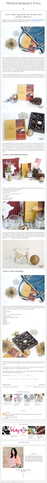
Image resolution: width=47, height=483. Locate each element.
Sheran (6, 412)
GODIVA (8, 193)
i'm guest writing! (6, 435)
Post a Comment (6, 418)
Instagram (17, 375)
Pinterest (25, 375)
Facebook (21, 375)
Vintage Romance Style (23, 3)
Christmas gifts (11, 415)
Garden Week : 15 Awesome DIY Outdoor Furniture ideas (31, 437)
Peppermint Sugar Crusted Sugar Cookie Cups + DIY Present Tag (11, 387)
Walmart (22, 193)
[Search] (23, 476)
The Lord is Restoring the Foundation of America (40, 437)
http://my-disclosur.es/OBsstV (34, 21)
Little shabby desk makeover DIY (14, 436)
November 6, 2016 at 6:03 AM (11, 417)
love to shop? (23, 435)
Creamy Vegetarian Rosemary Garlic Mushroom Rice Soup (35, 387)
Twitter (30, 375)
